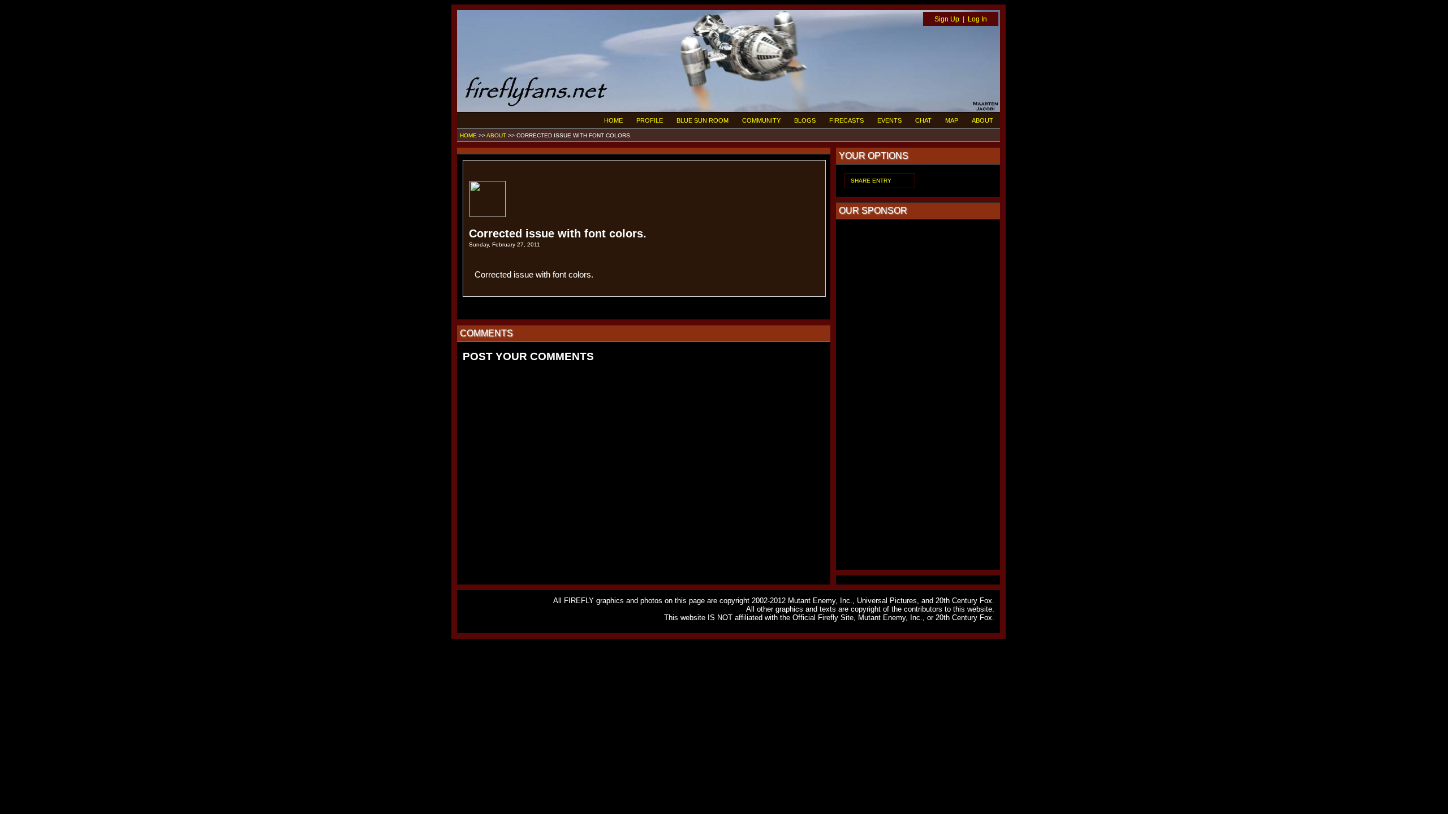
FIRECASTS (846, 120)
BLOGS (805, 120)
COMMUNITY (761, 120)
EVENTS (889, 120)
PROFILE (649, 120)
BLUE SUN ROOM (702, 120)
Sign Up (946, 19)
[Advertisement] (918, 394)
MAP (951, 120)
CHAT (923, 120)
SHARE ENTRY (871, 180)
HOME (613, 120)
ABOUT (982, 120)
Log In (977, 19)
